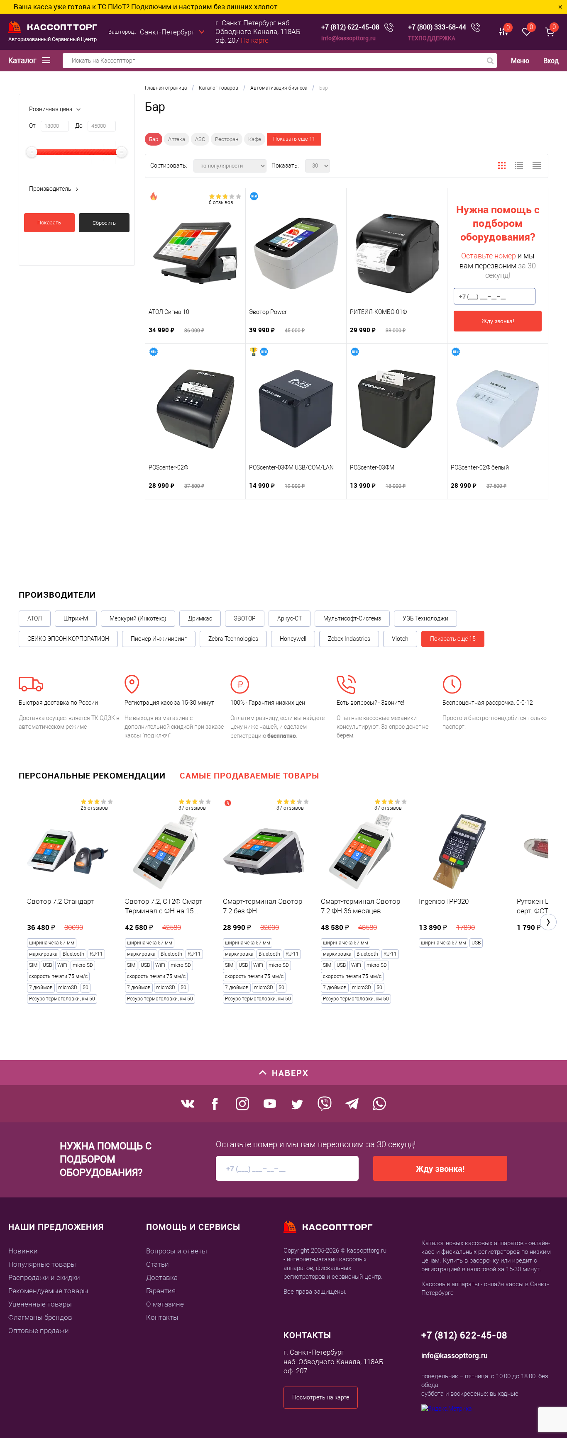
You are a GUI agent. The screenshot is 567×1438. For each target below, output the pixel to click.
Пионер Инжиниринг (159, 638)
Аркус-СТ (289, 618)
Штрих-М (76, 618)
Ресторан (226, 139)
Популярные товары (42, 1264)
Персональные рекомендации (92, 775)
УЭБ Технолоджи (425, 618)
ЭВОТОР (245, 618)
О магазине (165, 1304)
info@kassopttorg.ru (348, 38)
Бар (153, 139)
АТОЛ (34, 618)
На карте (255, 40)
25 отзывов (94, 808)
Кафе (254, 139)
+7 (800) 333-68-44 (437, 27)
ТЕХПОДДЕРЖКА (431, 38)
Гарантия (161, 1291)
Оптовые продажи (38, 1330)
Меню (520, 60)
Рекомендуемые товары (48, 1291)
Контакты (162, 1317)
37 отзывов (192, 808)
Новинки (23, 1251)
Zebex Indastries (349, 638)
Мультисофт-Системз (352, 618)
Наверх (290, 1072)
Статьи (157, 1264)
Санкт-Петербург (167, 32)
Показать (49, 222)
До (79, 125)
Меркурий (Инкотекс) (138, 618)
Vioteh (400, 638)
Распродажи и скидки (44, 1277)
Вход (551, 60)
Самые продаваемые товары (249, 775)
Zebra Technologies (233, 638)
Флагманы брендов (40, 1317)
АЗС (200, 139)
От (32, 125)
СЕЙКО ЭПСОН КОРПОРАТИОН (68, 638)
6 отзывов (221, 202)
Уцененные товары (40, 1304)
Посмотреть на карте (320, 1397)
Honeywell (293, 638)
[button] (548, 922)
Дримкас (200, 618)
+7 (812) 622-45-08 (350, 27)
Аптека (176, 139)
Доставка (162, 1277)
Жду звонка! (497, 321)
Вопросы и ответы (176, 1251)
